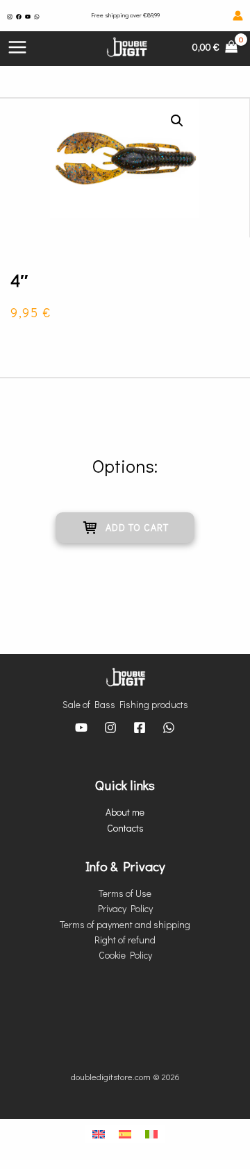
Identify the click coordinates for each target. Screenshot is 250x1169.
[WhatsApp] (168, 727)
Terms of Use (125, 893)
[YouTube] (28, 16)
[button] (177, 120)
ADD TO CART (137, 527)
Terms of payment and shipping (125, 924)
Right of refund (125, 939)
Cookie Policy (125, 954)
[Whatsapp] (37, 16)
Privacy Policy (125, 908)
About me (125, 811)
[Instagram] (9, 16)
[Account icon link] (238, 15)
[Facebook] (19, 16)
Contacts (125, 827)
